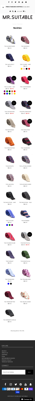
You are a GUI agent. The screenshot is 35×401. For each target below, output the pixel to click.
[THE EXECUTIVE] (25, 123)
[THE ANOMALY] (25, 39)
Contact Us (27, 399)
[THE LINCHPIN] (9, 177)
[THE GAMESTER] (25, 141)
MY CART (21, 11)
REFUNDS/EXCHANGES (8, 358)
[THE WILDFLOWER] (25, 295)
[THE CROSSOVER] (9, 105)
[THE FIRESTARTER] (9, 141)
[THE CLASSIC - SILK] (9, 80)
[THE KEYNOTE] (9, 159)
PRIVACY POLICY (6, 360)
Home (14, 24)
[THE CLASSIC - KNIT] (25, 58)
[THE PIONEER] (25, 214)
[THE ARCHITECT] (9, 58)
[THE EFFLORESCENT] (25, 105)
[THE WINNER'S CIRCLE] (9, 313)
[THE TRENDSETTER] (9, 295)
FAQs (3, 356)
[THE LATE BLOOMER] (25, 159)
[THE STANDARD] (9, 272)
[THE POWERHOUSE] (9, 236)
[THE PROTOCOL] (25, 236)
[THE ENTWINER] (9, 123)
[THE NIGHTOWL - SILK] (25, 196)
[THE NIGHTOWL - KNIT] (9, 196)
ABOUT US (5, 352)
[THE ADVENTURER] (9, 39)
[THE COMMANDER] (25, 80)
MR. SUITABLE (23, 396)
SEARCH (4, 351)
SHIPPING (4, 354)
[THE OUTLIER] (9, 214)
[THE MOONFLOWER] (25, 177)
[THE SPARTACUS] (25, 254)
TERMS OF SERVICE (7, 361)
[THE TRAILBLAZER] (25, 272)
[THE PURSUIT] (9, 254)
